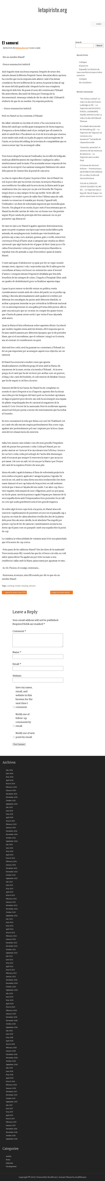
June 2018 (9, 1071)
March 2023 (10, 895)
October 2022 (11, 912)
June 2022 (9, 922)
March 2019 (10, 1044)
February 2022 (11, 936)
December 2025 (11, 794)
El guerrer (83, 66)
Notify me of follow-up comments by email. (23, 720)
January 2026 (11, 790)
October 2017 (10, 1098)
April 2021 (9, 966)
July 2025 (9, 807)
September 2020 (12, 990)
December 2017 (11, 1092)
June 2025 (9, 811)
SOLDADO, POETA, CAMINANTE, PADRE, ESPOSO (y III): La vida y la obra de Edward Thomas (91, 114)
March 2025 (10, 821)
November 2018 (12, 1058)
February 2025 (11, 824)
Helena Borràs (21, 48)
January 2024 (11, 865)
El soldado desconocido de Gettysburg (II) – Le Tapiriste (90, 129)
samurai (32, 586)
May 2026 (9, 777)
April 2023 (9, 892)
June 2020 (9, 997)
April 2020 (10, 1004)
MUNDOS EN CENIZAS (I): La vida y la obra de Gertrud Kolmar (91, 175)
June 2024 (9, 848)
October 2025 (11, 800)
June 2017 (9, 1108)
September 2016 (11, 1139)
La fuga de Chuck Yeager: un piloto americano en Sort (91, 193)
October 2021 (11, 949)
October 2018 (11, 1061)
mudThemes (80, 1177)
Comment (19, 631)
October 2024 (11, 838)
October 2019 (11, 1024)
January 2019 (11, 1051)
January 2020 (11, 1014)
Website (17, 675)
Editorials (9, 1163)
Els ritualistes (85, 82)
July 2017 (9, 1105)
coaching (10, 586)
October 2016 (10, 1136)
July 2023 (9, 882)
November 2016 (11, 1132)
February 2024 (11, 861)
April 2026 (9, 780)
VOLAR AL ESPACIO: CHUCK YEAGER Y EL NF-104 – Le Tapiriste (91, 186)
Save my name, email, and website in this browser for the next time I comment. (24, 697)
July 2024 (9, 844)
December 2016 (11, 1129)
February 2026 (11, 787)
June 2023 (9, 885)
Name (17, 652)
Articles (8, 1156)
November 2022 (12, 909)
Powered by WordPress (47, 1177)
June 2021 (9, 960)
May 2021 (9, 963)
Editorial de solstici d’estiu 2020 (15, 592)
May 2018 (9, 1075)
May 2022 (9, 926)
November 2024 (12, 834)
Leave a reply (35, 48)
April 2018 (9, 1078)
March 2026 (10, 784)
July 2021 (9, 956)
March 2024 (10, 858)
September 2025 (12, 804)
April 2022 (9, 929)
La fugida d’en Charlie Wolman (60, 592)
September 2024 (12, 841)
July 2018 (9, 1068)
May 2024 (9, 851)
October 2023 (11, 875)
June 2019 (9, 1034)
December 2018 (11, 1054)
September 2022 (12, 916)
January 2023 (11, 902)
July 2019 (9, 1031)
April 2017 (9, 1115)
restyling (24, 586)
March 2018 (10, 1081)
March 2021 (10, 970)
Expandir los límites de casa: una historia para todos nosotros (89, 72)
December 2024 (11, 831)
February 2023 (11, 899)
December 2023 (11, 868)
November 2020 (12, 983)
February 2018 (11, 1085)
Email (17, 663)
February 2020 (11, 1010)
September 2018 (12, 1064)
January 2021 (11, 977)
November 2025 (12, 797)
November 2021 (12, 946)
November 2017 (11, 1095)
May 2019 (9, 1037)
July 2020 (9, 993)
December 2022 (11, 905)
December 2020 (11, 980)
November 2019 (12, 1020)
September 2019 (12, 1027)
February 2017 (11, 1122)
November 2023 (12, 872)
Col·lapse (83, 62)
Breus (8, 1160)
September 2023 (12, 878)
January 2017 (11, 1125)
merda (17, 586)
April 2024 (9, 855)
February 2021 (11, 973)
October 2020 (11, 987)
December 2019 (11, 1017)
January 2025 (11, 828)
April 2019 (9, 1041)
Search (78, 42)
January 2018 (11, 1088)
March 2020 (10, 1007)
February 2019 (11, 1048)
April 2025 (9, 817)
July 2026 (9, 770)
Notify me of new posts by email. (25, 735)
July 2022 (9, 919)
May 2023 (9, 889)
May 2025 (9, 814)
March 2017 (10, 1119)
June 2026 (9, 773)
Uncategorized (11, 1166)
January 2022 (11, 939)
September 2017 (11, 1102)
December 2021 (11, 943)
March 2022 (10, 933)
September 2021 (12, 953)
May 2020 (9, 1000)
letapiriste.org (52, 10)
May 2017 (9, 1112)
